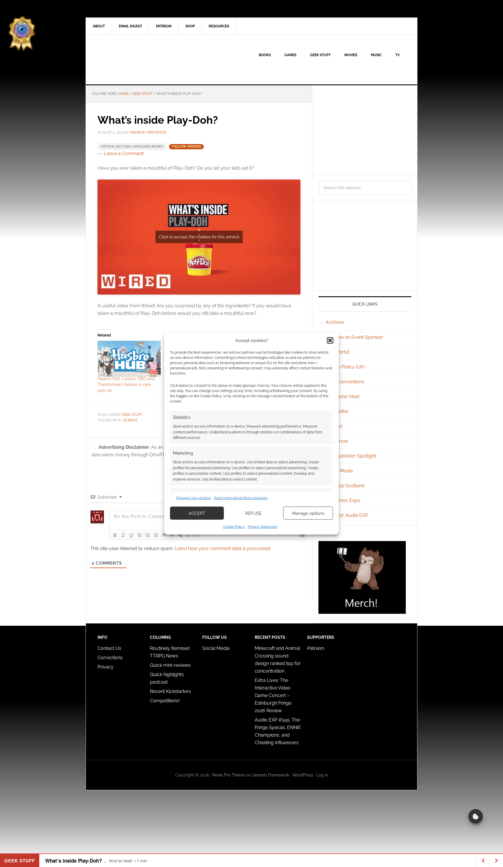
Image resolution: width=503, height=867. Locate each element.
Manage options (308, 513)
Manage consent (475, 816)
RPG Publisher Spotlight (350, 456)
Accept (197, 513)
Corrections (110, 657)
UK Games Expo (342, 500)
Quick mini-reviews (170, 665)
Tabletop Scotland (345, 485)
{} (188, 535)
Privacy (106, 667)
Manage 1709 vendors (193, 498)
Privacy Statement (262, 527)
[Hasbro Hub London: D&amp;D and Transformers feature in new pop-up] (129, 359)
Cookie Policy (234, 527)
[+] (196, 535)
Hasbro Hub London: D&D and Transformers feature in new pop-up (126, 384)
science (130, 420)
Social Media (339, 471)
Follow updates (186, 146)
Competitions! (165, 700)
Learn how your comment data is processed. (223, 548)
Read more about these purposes (241, 498)
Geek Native (135, 60)
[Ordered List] (148, 535)
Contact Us (109, 648)
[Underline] (131, 535)
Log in (322, 775)
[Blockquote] (164, 535)
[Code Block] (172, 535)
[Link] (180, 535)
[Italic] (123, 535)
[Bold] (115, 535)
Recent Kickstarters (171, 691)
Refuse (253, 513)
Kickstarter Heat (342, 396)
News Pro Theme (228, 775)
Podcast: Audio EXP (346, 515)
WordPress (302, 775)
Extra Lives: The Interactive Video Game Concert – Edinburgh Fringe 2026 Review (273, 695)
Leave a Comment (124, 153)
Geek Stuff (132, 415)
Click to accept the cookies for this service (199, 237)
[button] (330, 340)
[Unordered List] (156, 535)
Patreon (315, 648)
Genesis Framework (270, 775)
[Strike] (139, 535)
